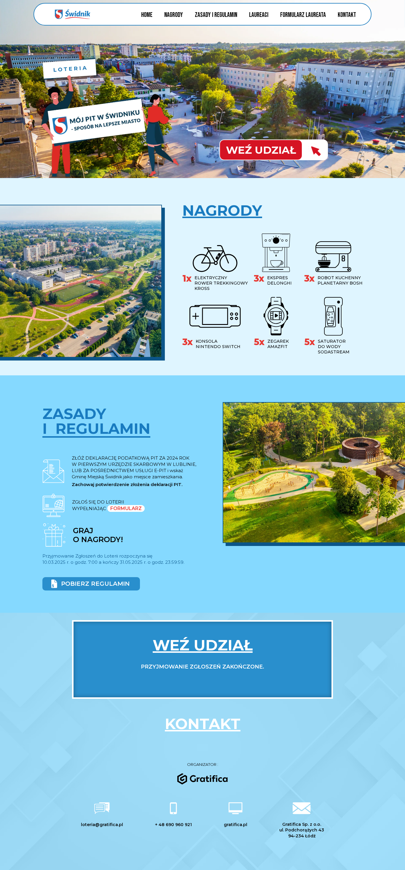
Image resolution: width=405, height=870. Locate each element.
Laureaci (258, 15)
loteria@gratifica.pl (102, 824)
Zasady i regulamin (216, 15)
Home (146, 15)
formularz (126, 508)
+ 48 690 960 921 (173, 824)
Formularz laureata (303, 15)
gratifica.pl (235, 824)
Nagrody (173, 15)
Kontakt (347, 15)
